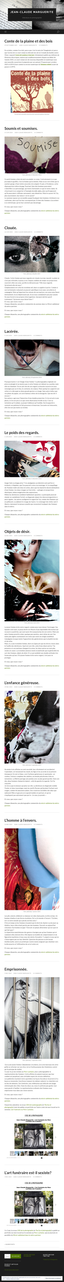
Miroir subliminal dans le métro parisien (27, 1235)
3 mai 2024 (7, 1177)
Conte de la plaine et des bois (28, 41)
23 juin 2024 (8, 132)
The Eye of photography (43, 1230)
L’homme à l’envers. (20, 820)
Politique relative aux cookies (12, 1279)
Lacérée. (11, 331)
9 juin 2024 (8, 335)
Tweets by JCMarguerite (50, 1259)
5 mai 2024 (7, 973)
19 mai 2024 (8, 687)
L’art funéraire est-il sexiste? (27, 1172)
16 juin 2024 (8, 232)
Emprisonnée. (15, 969)
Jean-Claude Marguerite (32, 12)
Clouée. (10, 228)
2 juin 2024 (8, 436)
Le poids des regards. (21, 432)
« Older (9, 1244)
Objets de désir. (17, 531)
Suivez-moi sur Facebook (29, 1255)
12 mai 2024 (8, 824)
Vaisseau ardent (45, 64)
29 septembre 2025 (10, 45)
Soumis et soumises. (21, 128)
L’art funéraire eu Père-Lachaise (22, 1109)
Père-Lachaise (29, 1072)
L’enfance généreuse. (21, 683)
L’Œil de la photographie (34, 1105)
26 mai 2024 (8, 535)
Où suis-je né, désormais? (11, 1270)
